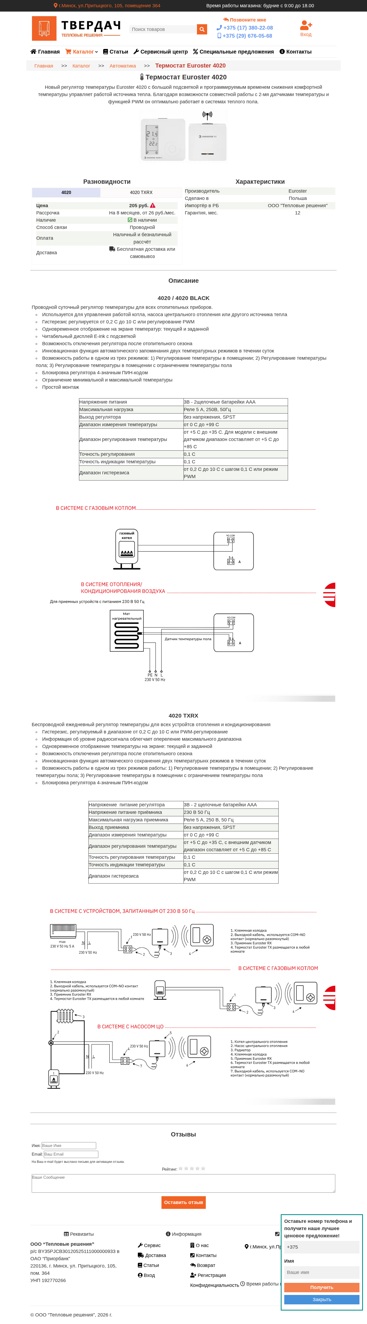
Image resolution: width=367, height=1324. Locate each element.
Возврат (205, 1265)
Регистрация (211, 1275)
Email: (38, 1154)
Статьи (118, 52)
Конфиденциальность (214, 1285)
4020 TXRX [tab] (141, 192)
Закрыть (322, 1299)
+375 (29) (246, 36)
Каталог (82, 52)
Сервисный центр (163, 52)
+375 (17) (247, 28)
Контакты (298, 52)
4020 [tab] (66, 192)
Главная (48, 52)
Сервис (152, 1245)
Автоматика (123, 66)
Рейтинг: (170, 1169)
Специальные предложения (236, 52)
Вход (148, 1275)
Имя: (37, 1145)
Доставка (155, 1255)
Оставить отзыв (183, 1202)
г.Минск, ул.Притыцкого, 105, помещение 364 (108, 5)
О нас (202, 1245)
